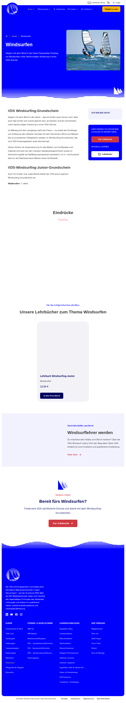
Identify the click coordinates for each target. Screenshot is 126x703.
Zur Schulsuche (105, 139)
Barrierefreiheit (103, 698)
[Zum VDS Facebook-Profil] (16, 615)
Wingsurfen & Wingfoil (15, 667)
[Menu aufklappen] (34, 9)
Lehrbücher (107, 154)
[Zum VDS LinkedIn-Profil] (7, 615)
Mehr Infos (72, 454)
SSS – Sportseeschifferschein (39, 648)
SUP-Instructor (65, 677)
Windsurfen (10, 663)
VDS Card (10, 634)
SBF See (31, 629)
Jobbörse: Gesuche (67, 658)
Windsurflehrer (65, 643)
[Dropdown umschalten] (108, 2)
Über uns (94, 634)
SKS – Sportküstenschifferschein (40, 643)
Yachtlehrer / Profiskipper (69, 682)
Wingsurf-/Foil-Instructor (69, 653)
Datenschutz (88, 698)
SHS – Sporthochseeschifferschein (41, 653)
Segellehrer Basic (66, 629)
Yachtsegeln (10, 639)
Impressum (75, 698)
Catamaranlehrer (66, 634)
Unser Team (96, 643)
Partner (94, 648)
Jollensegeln (10, 643)
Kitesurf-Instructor (67, 648)
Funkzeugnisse (33, 658)
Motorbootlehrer (66, 639)
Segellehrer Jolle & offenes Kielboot (73, 667)
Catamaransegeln (12, 648)
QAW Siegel (96, 639)
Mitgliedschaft (96, 629)
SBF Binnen (32, 634)
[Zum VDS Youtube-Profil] (11, 615)
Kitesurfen (10, 672)
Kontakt (64, 698)
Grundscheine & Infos (14, 629)
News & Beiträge (98, 653)
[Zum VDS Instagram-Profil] (21, 615)
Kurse (14, 36)
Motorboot (10, 658)
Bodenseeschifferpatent (37, 639)
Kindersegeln (11, 653)
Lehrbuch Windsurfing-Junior (57, 376)
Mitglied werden (111, 9)
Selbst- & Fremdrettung (69, 672)
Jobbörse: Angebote (67, 663)
